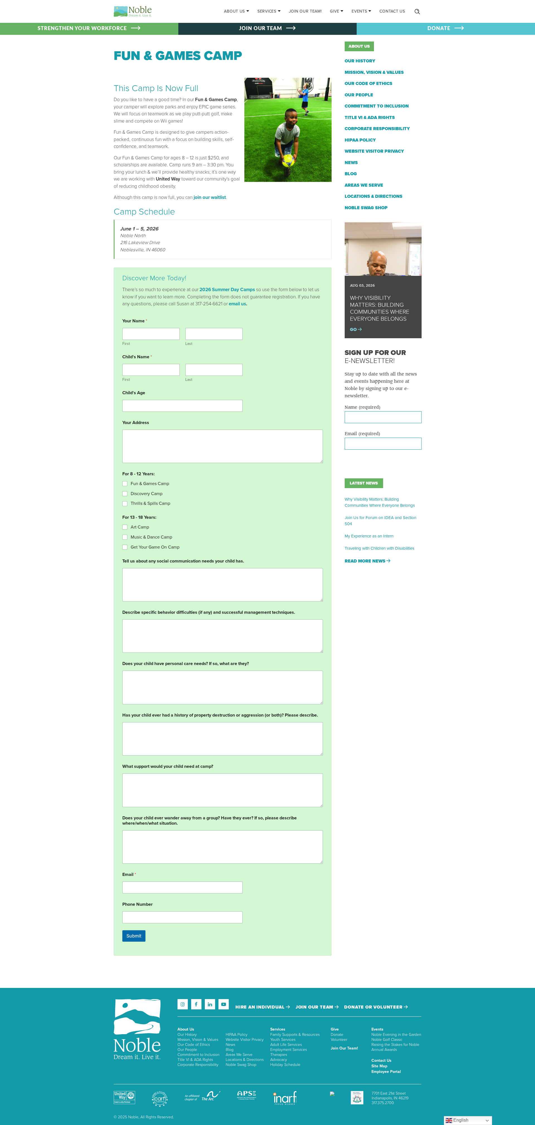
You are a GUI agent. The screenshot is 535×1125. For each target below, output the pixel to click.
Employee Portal (386, 1071)
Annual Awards (384, 1049)
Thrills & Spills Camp (150, 503)
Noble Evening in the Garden (396, 1034)
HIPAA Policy (360, 140)
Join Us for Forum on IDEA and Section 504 (380, 520)
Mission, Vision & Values (374, 72)
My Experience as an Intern (369, 536)
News (351, 162)
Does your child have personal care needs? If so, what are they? (185, 663)
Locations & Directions (373, 196)
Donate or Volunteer (374, 1007)
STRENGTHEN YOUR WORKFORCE (82, 28)
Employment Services (288, 1049)
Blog (351, 174)
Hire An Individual (260, 1007)
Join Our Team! (305, 11)
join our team (315, 1007)
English (460, 1120)
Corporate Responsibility (377, 129)
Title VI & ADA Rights (370, 117)
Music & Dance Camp (151, 537)
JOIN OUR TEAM (260, 28)
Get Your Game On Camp (155, 547)
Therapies (278, 1054)
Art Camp (140, 527)
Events (359, 11)
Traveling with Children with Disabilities (379, 548)
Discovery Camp (146, 493)
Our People (359, 95)
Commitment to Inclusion (377, 106)
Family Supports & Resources (295, 1034)
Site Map (379, 1066)
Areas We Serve (364, 185)
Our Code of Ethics (368, 83)
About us (359, 46)
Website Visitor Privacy (374, 151)
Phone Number (137, 904)
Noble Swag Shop (366, 208)
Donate (337, 1034)
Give (334, 11)
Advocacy (278, 1059)
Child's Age (133, 393)
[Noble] (133, 11)
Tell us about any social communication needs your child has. (183, 561)
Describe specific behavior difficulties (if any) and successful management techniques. (208, 612)
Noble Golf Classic (386, 1039)
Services (266, 11)
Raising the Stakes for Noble (395, 1044)
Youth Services (282, 1039)
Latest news (364, 483)
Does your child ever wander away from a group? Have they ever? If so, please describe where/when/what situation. (209, 820)
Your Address (135, 422)
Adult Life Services (286, 1044)
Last (188, 343)
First (126, 343)
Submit (134, 936)
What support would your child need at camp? (167, 766)
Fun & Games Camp (150, 483)
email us (237, 304)
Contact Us (392, 11)
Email (129, 874)
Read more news (365, 561)
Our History (360, 61)
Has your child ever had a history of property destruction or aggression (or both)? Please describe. (220, 715)
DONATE (438, 28)
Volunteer (339, 1039)
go (354, 329)
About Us (234, 11)
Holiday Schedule (285, 1064)
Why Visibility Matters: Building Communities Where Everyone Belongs (380, 502)
